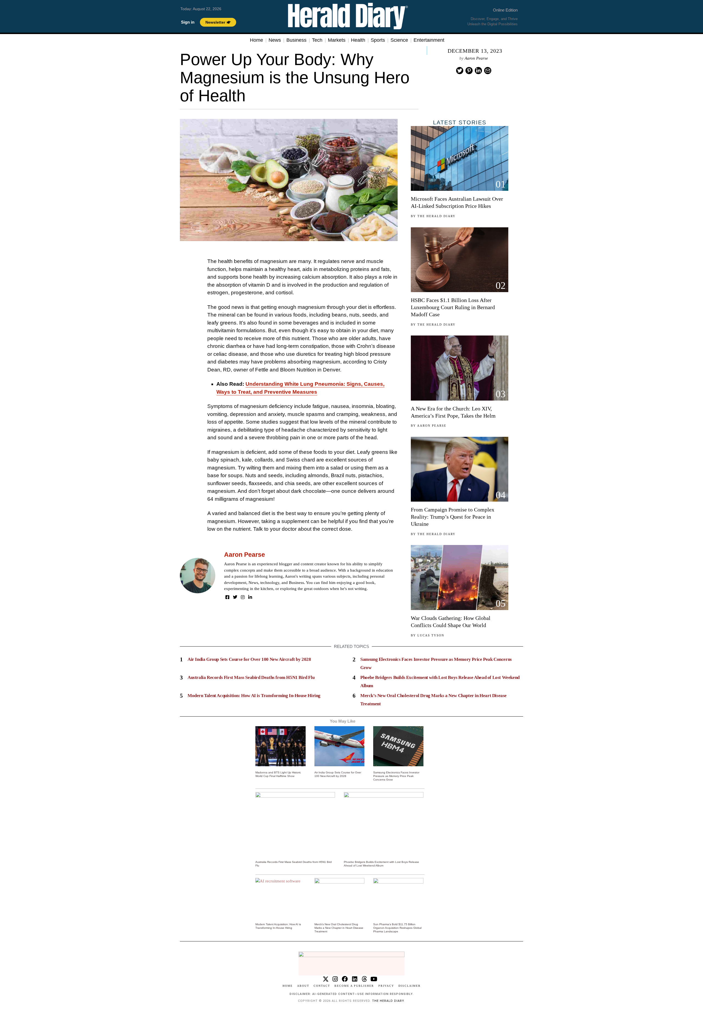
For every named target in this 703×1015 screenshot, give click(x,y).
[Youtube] (374, 979)
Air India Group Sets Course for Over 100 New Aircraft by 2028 (249, 659)
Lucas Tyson (430, 635)
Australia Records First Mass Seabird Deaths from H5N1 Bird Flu (251, 677)
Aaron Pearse (476, 58)
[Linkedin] (478, 70)
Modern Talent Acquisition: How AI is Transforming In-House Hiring (254, 695)
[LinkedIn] (250, 597)
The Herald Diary (436, 216)
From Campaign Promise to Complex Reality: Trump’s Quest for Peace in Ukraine (452, 517)
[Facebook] (227, 597)
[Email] (487, 70)
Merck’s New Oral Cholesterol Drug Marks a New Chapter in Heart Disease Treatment (338, 928)
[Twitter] (459, 70)
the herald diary (388, 1001)
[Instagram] (242, 597)
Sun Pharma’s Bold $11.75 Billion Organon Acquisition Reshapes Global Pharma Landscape (397, 928)
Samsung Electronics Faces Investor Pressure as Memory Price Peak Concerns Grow (396, 776)
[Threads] (364, 979)
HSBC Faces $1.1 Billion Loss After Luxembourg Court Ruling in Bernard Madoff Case (453, 307)
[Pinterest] (469, 70)
